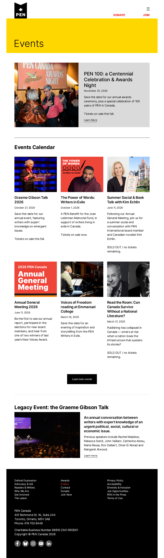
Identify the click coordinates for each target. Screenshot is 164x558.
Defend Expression (25, 480)
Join (146, 15)
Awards (65, 480)
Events (65, 484)
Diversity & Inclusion (118, 487)
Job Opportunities (117, 491)
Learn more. (91, 455)
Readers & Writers (24, 487)
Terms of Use (115, 498)
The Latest (20, 498)
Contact (65, 487)
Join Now (66, 494)
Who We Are (21, 491)
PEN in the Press (116, 494)
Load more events (82, 379)
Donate (119, 15)
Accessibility (114, 484)
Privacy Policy (115, 480)
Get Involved (21, 494)
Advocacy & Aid (23, 484)
